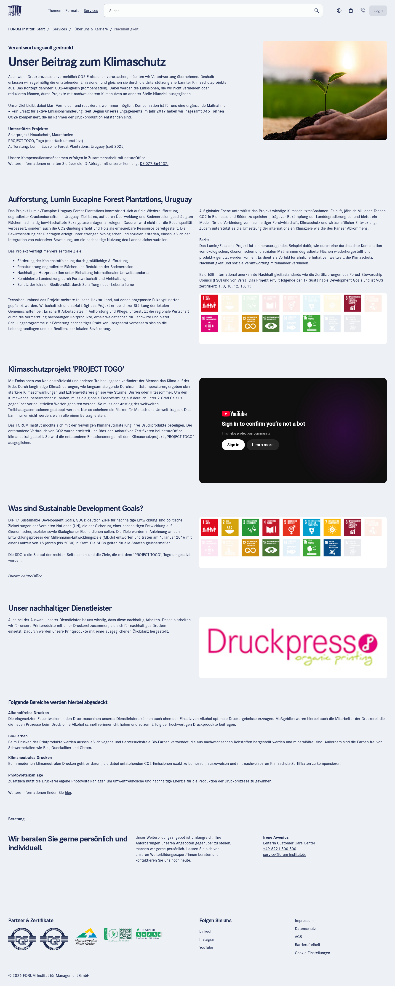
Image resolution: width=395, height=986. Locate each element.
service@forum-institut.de (284, 854)
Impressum (304, 920)
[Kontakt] (362, 10)
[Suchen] (316, 10)
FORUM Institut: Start (26, 29)
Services (60, 29)
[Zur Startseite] (14, 10)
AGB (298, 936)
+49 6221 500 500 (279, 848)
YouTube (206, 947)
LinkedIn (206, 931)
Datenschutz (305, 928)
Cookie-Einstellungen (312, 952)
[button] (339, 10)
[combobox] (213, 10)
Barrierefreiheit (307, 944)
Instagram (207, 939)
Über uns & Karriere (91, 29)
